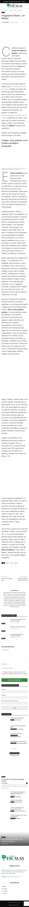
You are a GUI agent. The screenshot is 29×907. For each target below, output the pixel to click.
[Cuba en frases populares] (5, 802)
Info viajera (13, 818)
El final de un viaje (14, 755)
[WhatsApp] (17, 26)
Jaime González (18, 802)
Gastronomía (13, 743)
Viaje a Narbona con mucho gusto (18, 741)
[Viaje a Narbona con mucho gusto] (5, 743)
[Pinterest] (14, 26)
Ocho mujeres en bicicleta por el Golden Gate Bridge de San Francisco (17, 793)
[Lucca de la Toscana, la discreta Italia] (5, 728)
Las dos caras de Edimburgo (17, 718)
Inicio (2, 10)
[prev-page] (2, 642)
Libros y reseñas (14, 735)
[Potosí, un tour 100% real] (5, 735)
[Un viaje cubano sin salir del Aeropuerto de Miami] (5, 636)
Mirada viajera (13, 729)
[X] (11, 26)
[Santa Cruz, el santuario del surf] (5, 629)
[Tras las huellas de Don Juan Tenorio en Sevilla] (14, 834)
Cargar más (14, 748)
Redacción (18, 818)
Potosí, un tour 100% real (16, 733)
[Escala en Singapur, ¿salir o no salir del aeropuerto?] (5, 817)
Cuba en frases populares (16, 800)
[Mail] (14, 609)
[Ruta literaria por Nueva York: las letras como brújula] (5, 621)
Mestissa (19, 902)
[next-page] (5, 642)
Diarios (12, 811)
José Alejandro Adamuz (15, 736)
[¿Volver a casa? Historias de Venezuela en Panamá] (5, 810)
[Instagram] (11, 609)
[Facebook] (7, 26)
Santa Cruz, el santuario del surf (18, 626)
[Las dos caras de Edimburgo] (5, 720)
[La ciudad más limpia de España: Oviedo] (14, 768)
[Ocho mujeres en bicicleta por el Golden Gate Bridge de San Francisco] (5, 794)
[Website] (17, 609)
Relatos (6, 10)
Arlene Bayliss (6, 22)
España (7, 563)
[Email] (24, 26)
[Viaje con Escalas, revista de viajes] (14, 858)
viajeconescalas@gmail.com (14, 876)
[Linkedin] (21, 26)
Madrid (16, 563)
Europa (11, 563)
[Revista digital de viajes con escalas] (14, 6)
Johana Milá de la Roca (20, 811)
